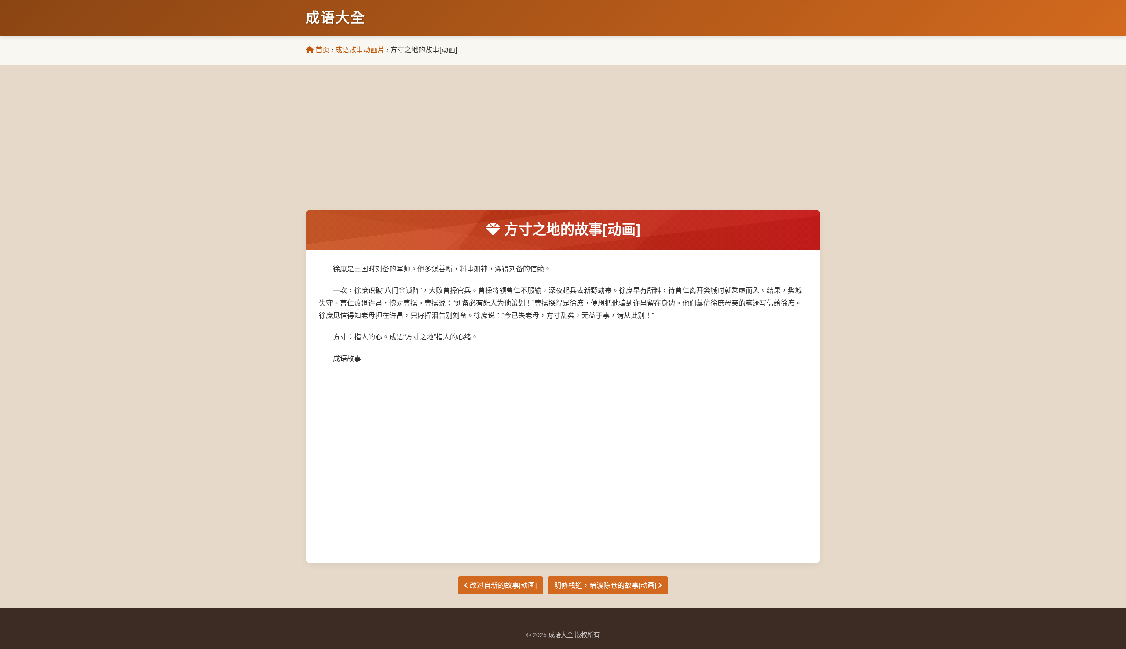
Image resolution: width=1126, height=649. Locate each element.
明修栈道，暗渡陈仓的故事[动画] (606, 585)
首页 (321, 50)
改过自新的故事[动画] (502, 585)
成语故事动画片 (359, 50)
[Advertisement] (563, 143)
